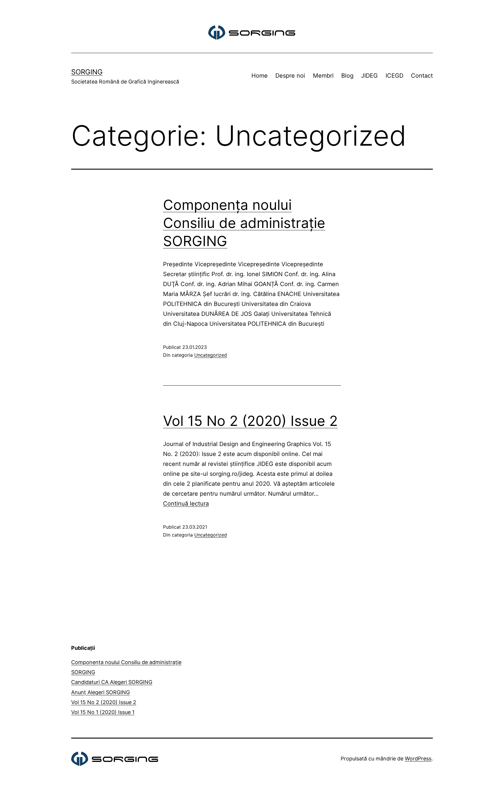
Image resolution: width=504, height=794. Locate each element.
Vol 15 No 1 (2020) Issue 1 (102, 712)
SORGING (87, 72)
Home (259, 75)
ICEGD (394, 75)
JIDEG (369, 75)
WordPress (418, 758)
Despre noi (290, 75)
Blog (347, 75)
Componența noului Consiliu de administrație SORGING (244, 223)
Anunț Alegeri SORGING (100, 692)
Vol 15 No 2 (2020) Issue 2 (250, 420)
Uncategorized (210, 355)
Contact (422, 75)
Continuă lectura (186, 503)
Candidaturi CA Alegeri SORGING (111, 682)
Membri (323, 75)
